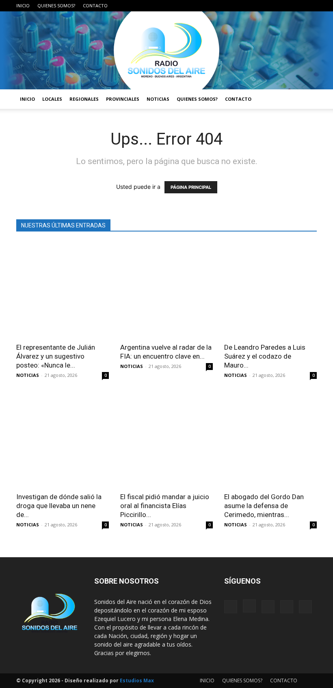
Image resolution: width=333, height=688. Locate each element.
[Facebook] (257, 5)
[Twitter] (297, 5)
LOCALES (52, 99)
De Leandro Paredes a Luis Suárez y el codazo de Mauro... (264, 356)
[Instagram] (270, 5)
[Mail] (284, 5)
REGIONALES (84, 99)
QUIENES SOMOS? (56, 5)
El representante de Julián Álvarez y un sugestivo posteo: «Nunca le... (55, 356)
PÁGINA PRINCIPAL (191, 187)
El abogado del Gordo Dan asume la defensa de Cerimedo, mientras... (264, 506)
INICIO (23, 5)
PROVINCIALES (122, 99)
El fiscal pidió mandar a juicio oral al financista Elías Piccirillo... (164, 506)
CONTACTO (95, 5)
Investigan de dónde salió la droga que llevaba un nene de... (59, 506)
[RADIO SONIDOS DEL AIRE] (166, 50)
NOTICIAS (158, 99)
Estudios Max (137, 680)
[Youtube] (311, 5)
